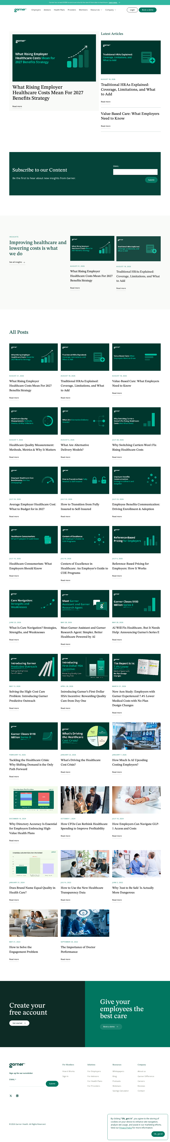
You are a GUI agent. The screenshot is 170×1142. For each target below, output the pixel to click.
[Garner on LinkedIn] (17, 1096)
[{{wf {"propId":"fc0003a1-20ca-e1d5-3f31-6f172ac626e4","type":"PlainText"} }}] (147, 10)
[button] (96, 10)
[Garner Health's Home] (17, 1065)
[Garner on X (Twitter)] (11, 1096)
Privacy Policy (125, 1127)
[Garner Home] (20, 10)
